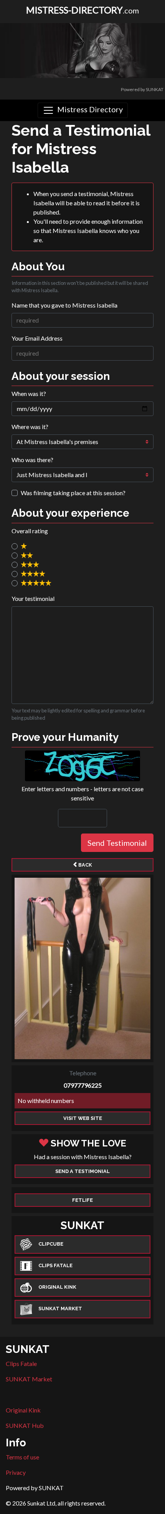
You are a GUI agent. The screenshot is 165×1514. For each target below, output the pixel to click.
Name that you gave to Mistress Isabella (64, 305)
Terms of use (22, 1457)
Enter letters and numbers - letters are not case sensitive (82, 793)
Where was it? (30, 426)
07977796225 (83, 1085)
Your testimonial (33, 598)
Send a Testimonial (82, 1171)
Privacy (16, 1472)
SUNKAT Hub (25, 1425)
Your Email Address (37, 338)
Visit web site (82, 1118)
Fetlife (82, 1200)
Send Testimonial (117, 842)
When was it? (29, 393)
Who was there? (32, 459)
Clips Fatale (21, 1363)
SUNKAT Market (29, 1379)
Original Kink (23, 1410)
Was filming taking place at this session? (73, 492)
